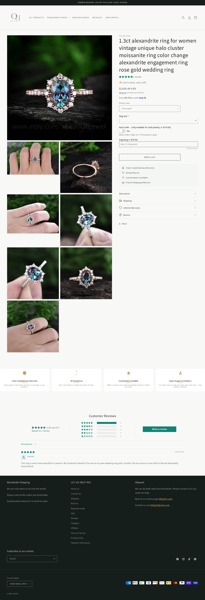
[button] (58, 18)
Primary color (124, 103)
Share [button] (124, 223)
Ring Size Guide (78, 508)
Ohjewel (16, 594)
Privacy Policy (77, 538)
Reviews (74, 518)
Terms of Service (78, 533)
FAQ (72, 513)
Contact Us (76, 493)
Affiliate (74, 528)
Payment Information (80, 543)
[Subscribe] (54, 558)
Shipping (122, 93)
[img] (28, 452)
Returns (74, 503)
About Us (75, 489)
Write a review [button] (159, 429)
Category (75, 523)
